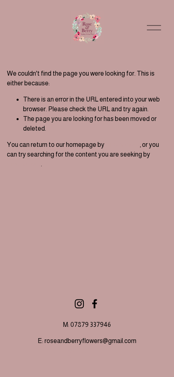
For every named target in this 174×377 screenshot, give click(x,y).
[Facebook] (95, 304)
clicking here (123, 144)
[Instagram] (79, 304)
